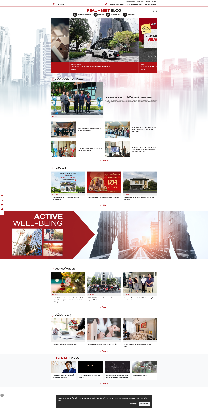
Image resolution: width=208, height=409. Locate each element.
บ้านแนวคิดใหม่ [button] (120, 4)
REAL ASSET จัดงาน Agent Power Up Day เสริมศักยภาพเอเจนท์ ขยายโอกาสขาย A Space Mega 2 (144, 129)
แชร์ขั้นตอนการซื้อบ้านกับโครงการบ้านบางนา (65, 344)
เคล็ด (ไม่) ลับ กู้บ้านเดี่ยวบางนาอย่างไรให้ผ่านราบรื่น (102, 344)
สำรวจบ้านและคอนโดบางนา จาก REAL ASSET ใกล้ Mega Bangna (66, 199)
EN (155, 1)
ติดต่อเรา (153, 4)
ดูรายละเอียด (73, 69)
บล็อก (141, 4)
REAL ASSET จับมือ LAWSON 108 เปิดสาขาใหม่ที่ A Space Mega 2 (90, 149)
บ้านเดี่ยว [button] (112, 4)
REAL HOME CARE (130, 1)
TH (152, 1)
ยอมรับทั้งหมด (144, 403)
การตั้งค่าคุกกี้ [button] (133, 403)
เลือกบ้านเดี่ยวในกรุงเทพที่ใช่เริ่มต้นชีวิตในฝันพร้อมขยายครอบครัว (139, 199)
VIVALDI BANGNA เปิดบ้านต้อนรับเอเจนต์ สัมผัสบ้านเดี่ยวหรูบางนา (89, 129)
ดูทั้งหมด (103, 160)
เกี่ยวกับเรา (147, 4)
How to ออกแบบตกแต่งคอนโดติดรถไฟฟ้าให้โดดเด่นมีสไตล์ (138, 345)
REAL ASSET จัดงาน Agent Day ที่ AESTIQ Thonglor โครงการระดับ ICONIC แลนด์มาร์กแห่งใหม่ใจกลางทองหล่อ (144, 149)
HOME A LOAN (140, 1)
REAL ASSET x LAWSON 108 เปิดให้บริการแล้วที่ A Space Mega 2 (128, 97)
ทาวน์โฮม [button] (127, 4)
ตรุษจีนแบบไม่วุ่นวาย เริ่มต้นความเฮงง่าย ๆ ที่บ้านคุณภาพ (103, 198)
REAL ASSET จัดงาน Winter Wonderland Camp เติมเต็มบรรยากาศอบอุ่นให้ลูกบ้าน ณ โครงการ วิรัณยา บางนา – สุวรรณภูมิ (68, 300)
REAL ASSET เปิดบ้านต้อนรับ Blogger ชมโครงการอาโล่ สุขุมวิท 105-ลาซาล (103, 299)
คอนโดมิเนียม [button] (134, 4)
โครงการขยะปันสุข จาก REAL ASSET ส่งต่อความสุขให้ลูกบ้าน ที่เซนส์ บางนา (139, 299)
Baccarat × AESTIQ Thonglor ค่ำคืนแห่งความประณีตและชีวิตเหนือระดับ (90, 66)
